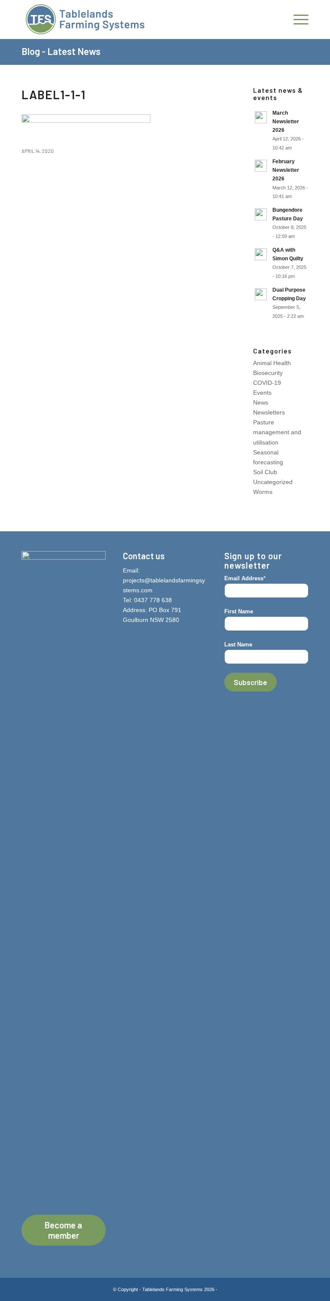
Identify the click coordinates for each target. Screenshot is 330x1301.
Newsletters (269, 412)
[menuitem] (297, 19)
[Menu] (297, 19)
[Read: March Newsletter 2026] (261, 117)
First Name (238, 611)
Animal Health (272, 363)
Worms (262, 491)
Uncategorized (273, 481)
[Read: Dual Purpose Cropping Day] (261, 294)
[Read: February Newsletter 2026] (261, 166)
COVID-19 (267, 382)
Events (262, 392)
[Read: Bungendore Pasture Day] (261, 214)
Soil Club (265, 472)
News (260, 402)
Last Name (238, 644)
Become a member (63, 1230)
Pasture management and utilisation (277, 432)
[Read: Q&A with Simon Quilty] (261, 254)
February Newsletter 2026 (285, 170)
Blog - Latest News (61, 51)
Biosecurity (268, 372)
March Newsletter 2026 (285, 121)
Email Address (245, 578)
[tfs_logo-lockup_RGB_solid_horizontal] (85, 19)
